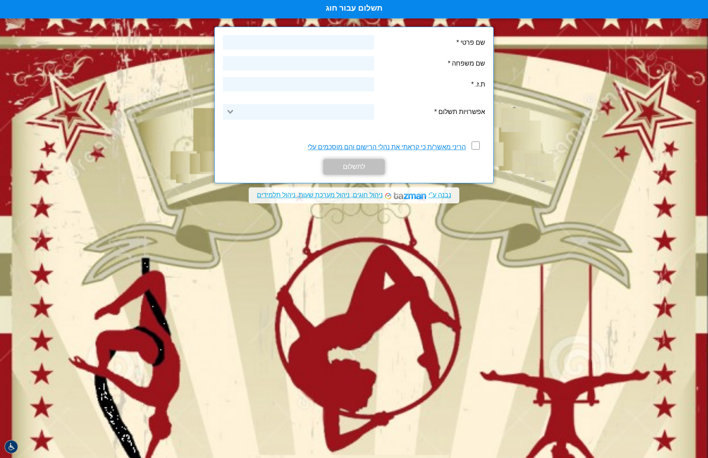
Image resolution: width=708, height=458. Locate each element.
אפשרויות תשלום (461, 111)
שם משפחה (468, 63)
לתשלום (354, 166)
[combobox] (298, 112)
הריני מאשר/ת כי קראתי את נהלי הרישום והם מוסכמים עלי (387, 147)
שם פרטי (473, 42)
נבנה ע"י (354, 194)
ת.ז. (480, 84)
